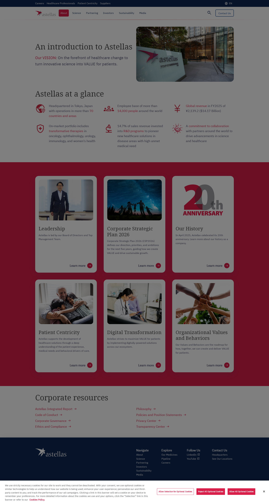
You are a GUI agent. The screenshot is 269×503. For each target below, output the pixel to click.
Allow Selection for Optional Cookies (175, 491)
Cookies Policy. (37, 499)
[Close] (264, 491)
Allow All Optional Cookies (241, 491)
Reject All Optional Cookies (210, 491)
